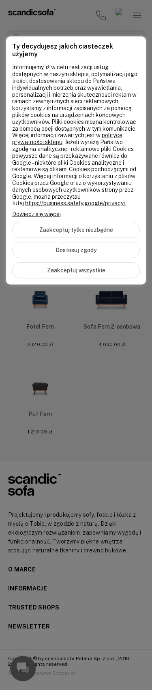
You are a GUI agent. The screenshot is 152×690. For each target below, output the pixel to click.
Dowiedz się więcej (36, 214)
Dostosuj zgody (76, 250)
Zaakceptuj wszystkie (76, 270)
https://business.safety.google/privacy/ (75, 203)
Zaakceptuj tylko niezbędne (76, 230)
